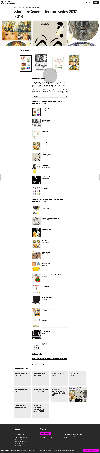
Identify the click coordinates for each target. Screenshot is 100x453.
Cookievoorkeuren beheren (67, 450)
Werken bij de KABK (19, 443)
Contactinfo (18, 445)
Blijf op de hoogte (45, 433)
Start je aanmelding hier (20, 441)
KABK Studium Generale (19, 7)
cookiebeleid (58, 450)
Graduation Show (19, 439)
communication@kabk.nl (21, 437)
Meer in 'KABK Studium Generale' (21, 368)
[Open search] (91, 2)
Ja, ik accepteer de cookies (91, 450)
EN (89, 2)
